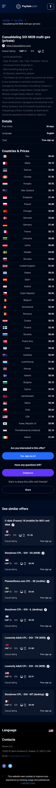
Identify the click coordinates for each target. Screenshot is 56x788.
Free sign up (45, 541)
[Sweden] (28, 587)
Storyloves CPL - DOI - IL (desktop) (24, 609)
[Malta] (28, 700)
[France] (28, 531)
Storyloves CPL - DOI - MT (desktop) (24, 694)
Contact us (28, 473)
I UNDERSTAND (28, 783)
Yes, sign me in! (28, 456)
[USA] (28, 672)
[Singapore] (28, 559)
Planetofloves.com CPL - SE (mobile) (25, 581)
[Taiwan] (28, 644)
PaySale (6, 20)
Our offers (18, 20)
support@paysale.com (19, 756)
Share (28, 490)
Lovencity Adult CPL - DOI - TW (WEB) (25, 637)
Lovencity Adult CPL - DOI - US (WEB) (25, 666)
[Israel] (28, 616)
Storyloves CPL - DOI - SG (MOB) (22, 552)
